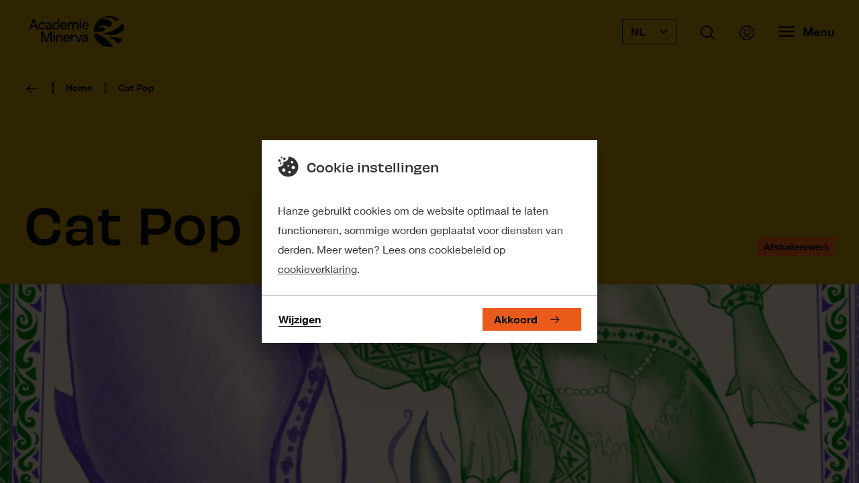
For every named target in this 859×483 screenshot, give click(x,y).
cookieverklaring (317, 268)
